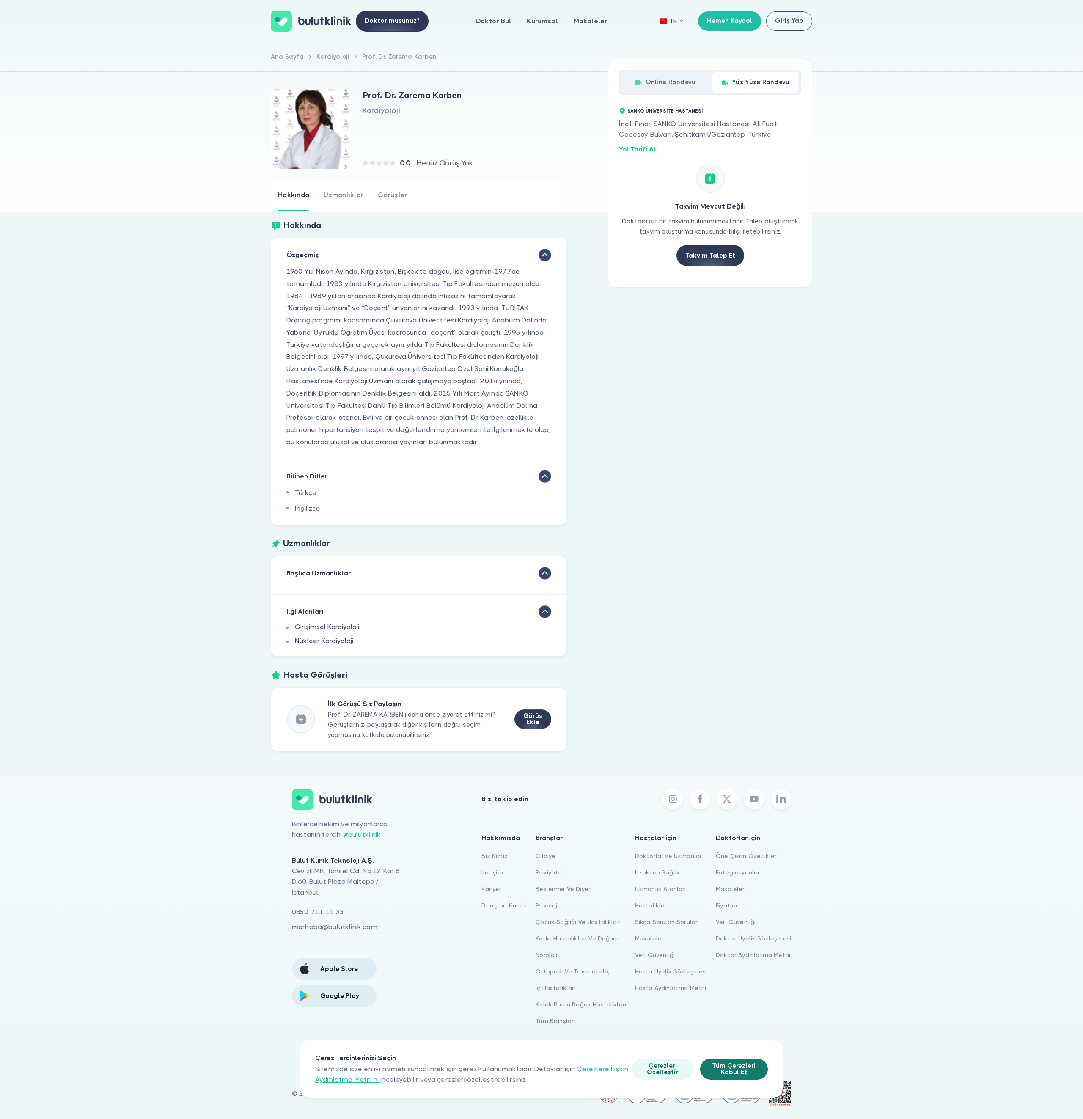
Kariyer (491, 888)
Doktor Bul (493, 21)
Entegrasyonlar (738, 872)
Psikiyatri (549, 872)
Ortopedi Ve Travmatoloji (573, 971)
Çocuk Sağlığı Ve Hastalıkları (578, 921)
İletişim (492, 872)
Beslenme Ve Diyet (563, 888)
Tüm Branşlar (555, 1020)
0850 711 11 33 (318, 912)
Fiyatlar (727, 905)
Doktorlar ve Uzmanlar (668, 855)
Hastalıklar (651, 905)
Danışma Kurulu (504, 905)
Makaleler (590, 21)
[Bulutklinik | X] (727, 799)
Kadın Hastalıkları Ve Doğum (577, 938)
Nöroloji (546, 954)
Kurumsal (542, 21)
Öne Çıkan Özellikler (746, 855)
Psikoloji (547, 905)
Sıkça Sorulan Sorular (666, 921)
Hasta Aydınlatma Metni (670, 987)
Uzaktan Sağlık (657, 872)
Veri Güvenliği (655, 954)
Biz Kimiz (494, 855)
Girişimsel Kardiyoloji (327, 627)
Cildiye (545, 855)
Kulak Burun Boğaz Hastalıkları (581, 1004)
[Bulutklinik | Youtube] (754, 799)
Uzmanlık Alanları (660, 888)
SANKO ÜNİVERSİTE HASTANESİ (665, 111)
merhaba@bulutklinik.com (334, 927)
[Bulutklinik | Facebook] (700, 799)
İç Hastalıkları (555, 987)
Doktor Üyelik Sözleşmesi (753, 938)
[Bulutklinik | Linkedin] (781, 799)
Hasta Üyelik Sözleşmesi (671, 971)
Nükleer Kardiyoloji (324, 641)
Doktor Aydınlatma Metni (753, 954)
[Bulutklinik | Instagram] (672, 799)
